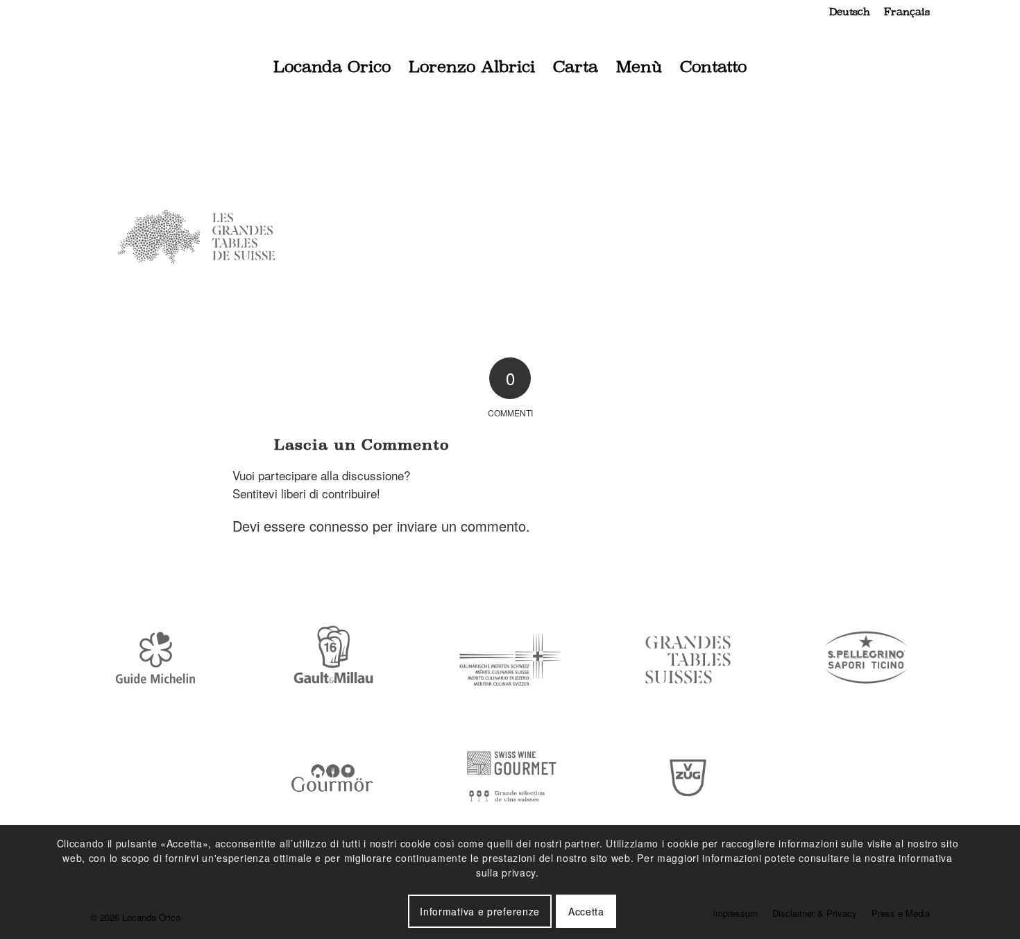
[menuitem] (849, 11)
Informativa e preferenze (480, 911)
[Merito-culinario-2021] (510, 660)
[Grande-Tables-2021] (688, 660)
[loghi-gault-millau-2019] (332, 660)
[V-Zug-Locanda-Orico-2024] (688, 778)
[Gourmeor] (332, 778)
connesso (338, 526)
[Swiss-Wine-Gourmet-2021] (510, 778)
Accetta (586, 911)
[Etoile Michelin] (154, 660)
